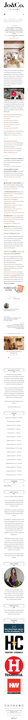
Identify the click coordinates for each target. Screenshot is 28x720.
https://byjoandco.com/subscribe (11, 188)
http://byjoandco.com (10, 193)
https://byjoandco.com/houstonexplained (12, 166)
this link (20, 612)
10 (19, 357)
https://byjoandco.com (11, 150)
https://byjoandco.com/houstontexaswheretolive (14, 212)
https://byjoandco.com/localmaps (14, 219)
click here (22, 553)
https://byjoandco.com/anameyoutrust (12, 223)
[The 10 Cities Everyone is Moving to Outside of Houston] (14, 343)
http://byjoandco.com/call (16, 135)
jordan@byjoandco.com (12, 152)
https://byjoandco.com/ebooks (10, 143)
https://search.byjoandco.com (10, 148)
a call (21, 401)
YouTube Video (12, 19)
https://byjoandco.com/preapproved (14, 230)
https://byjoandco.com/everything (14, 177)
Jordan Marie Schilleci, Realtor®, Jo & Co (11, 310)
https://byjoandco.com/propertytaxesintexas (13, 197)
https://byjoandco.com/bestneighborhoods (13, 209)
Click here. (20, 417)
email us (14, 403)
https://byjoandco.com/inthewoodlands (12, 201)
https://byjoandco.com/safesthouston (12, 205)
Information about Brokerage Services (14, 715)
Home (5, 19)
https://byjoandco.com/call (11, 145)
